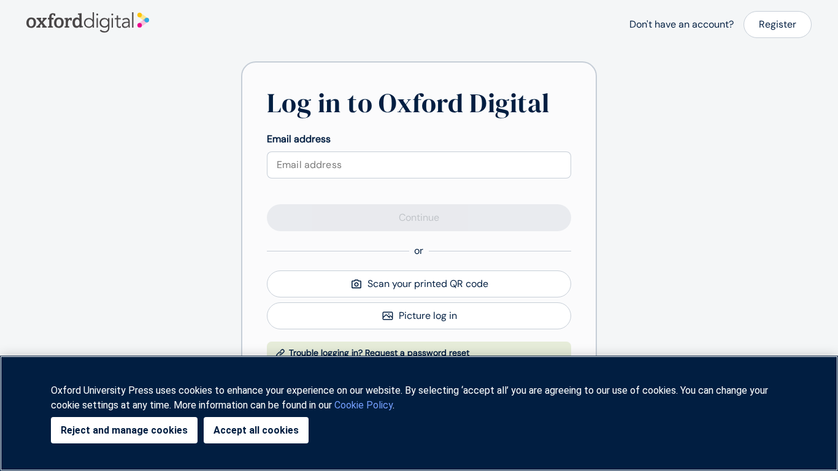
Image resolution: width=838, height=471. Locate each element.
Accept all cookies (256, 430)
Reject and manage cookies (124, 430)
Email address (299, 138)
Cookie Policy (363, 405)
